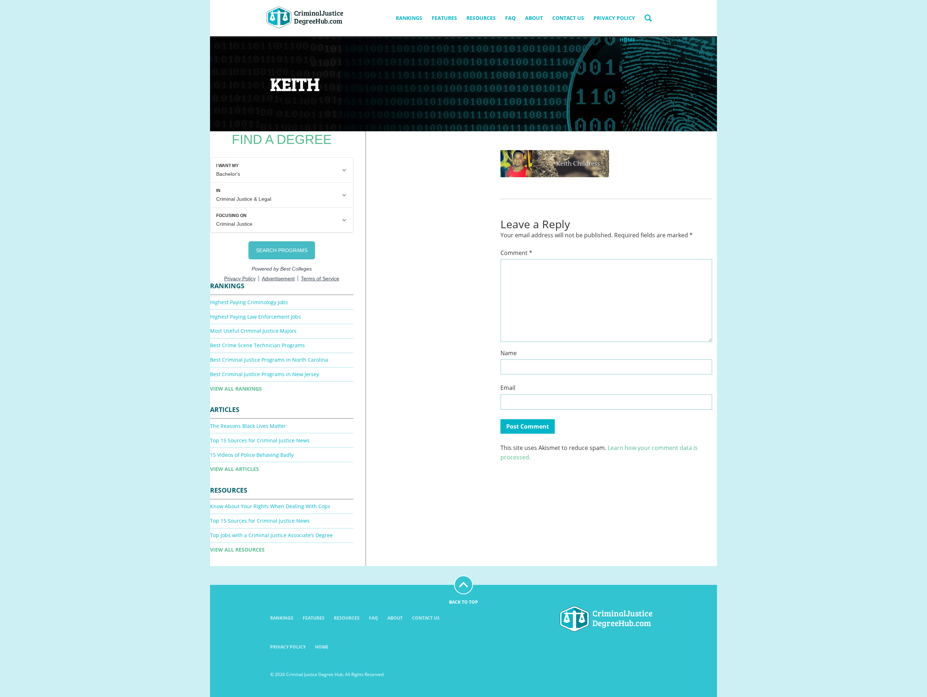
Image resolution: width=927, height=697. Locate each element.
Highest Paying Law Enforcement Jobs (255, 316)
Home (627, 39)
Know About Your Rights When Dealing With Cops (270, 506)
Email (507, 388)
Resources (481, 17)
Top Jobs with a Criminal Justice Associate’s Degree (271, 535)
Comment (516, 253)
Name (508, 353)
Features (444, 17)
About (534, 17)
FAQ (510, 17)
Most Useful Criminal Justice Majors (253, 330)
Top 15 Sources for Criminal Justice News (260, 440)
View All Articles (234, 469)
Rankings (409, 17)
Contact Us (568, 17)
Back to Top (463, 602)
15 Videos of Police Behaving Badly (252, 454)
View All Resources (237, 549)
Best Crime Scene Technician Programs (257, 345)
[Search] (648, 18)
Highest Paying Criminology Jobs (249, 302)
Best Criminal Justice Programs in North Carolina (269, 359)
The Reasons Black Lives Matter (248, 425)
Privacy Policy (614, 17)
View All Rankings (236, 388)
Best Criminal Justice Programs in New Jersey (264, 374)
